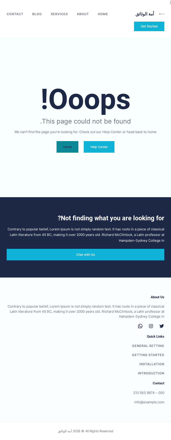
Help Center (99, 147)
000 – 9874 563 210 (148, 393)
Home (103, 14)
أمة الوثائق (145, 13)
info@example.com (149, 402)
